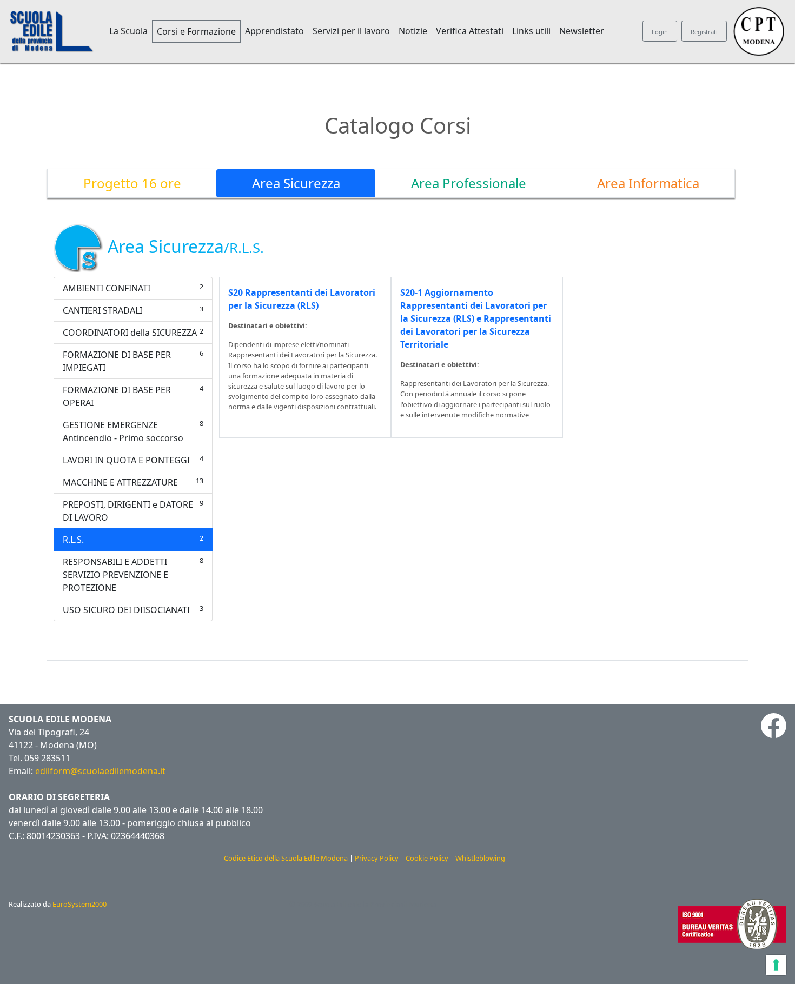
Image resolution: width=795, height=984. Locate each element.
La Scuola (128, 31)
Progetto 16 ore (132, 183)
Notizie (413, 31)
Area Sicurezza (296, 183)
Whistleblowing (480, 858)
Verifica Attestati (470, 31)
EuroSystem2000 (79, 904)
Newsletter (581, 31)
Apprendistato (274, 31)
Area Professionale (468, 183)
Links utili (531, 31)
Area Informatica (648, 183)
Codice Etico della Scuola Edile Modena (286, 858)
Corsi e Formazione (196, 31)
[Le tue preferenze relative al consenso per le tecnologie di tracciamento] (776, 965)
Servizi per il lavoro (351, 31)
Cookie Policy (427, 858)
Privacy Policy (377, 858)
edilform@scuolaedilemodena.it (100, 771)
